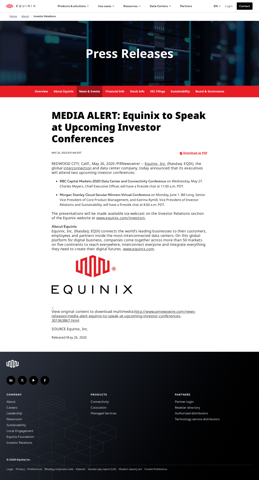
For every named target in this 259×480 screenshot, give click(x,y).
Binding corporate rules (59, 469)
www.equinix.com (138, 248)
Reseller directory (187, 407)
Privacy (20, 469)
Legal (9, 469)
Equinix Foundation (20, 437)
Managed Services (103, 413)
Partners (186, 6)
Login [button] (229, 6)
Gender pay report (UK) (102, 469)
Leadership (14, 413)
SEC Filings (157, 91)
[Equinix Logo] (21, 6)
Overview (41, 91)
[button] (245, 6)
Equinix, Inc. (155, 163)
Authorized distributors (191, 413)
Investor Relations (19, 443)
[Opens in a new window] (129, 274)
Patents (80, 469)
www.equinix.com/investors (120, 217)
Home (13, 16)
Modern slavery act (130, 469)
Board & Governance (209, 91)
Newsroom (14, 419)
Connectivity (100, 402)
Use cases (104, 6)
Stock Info (137, 91)
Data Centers (159, 6)
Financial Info (115, 91)
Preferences (34, 469)
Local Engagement (19, 431)
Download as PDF (195, 153)
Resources (130, 6)
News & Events (89, 91)
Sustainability (180, 91)
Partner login (184, 402)
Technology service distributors (197, 419)
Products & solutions (72, 6)
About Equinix (63, 91)
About (25, 16)
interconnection (77, 168)
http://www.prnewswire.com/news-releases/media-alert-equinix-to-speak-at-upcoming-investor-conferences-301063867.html (124, 316)
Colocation (98, 407)
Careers (11, 407)
